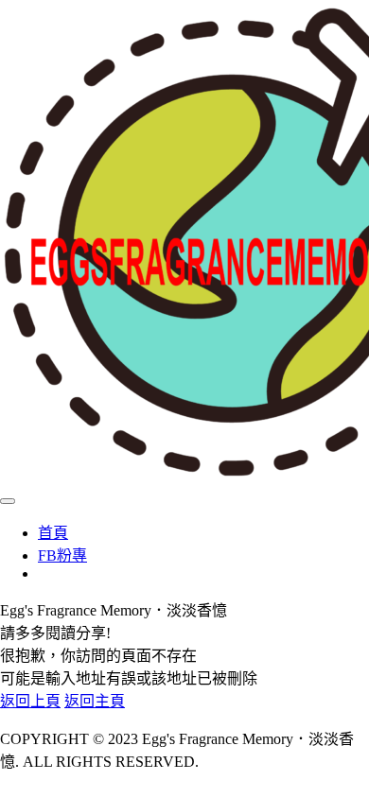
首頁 (53, 533)
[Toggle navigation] (7, 501)
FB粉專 (62, 555)
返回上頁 (30, 701)
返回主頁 (94, 701)
